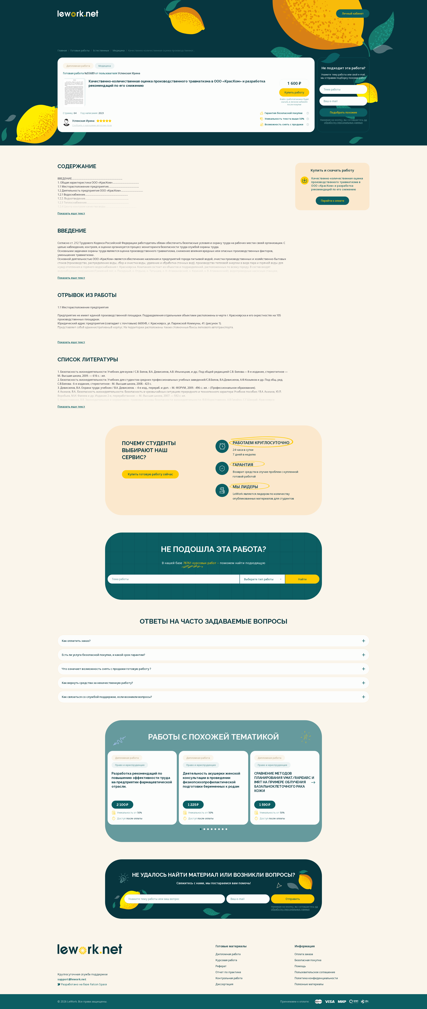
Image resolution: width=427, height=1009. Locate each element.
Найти (302, 579)
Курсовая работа (226, 960)
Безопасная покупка (308, 960)
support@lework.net (72, 979)
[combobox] (262, 579)
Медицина (119, 50)
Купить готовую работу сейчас (150, 474)
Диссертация (224, 984)
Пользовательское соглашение (315, 972)
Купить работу (294, 92)
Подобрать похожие (343, 112)
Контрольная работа (229, 978)
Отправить (293, 899)
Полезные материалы (309, 984)
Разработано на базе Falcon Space (84, 984)
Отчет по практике (228, 972)
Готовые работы (80, 50)
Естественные (101, 50)
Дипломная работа (228, 954)
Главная (62, 50)
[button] (114, 782)
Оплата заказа (304, 954)
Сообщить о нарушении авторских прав (92, 125)
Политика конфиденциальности (316, 978)
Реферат (221, 966)
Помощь (300, 966)
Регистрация (317, 13)
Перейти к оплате (332, 201)
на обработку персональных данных (345, 121)
